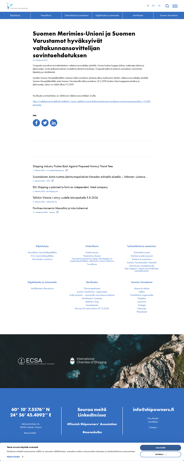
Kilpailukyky (42, 246)
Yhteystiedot (142, 312)
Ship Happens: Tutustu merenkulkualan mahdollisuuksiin (142, 269)
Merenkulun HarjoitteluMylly (141, 266)
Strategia (142, 305)
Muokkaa (159, 454)
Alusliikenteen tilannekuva (42, 288)
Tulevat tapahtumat (92, 288)
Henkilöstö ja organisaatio (141, 295)
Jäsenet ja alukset (141, 288)
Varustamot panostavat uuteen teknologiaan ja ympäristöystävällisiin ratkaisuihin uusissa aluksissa (92, 260)
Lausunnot (141, 302)
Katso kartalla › (30, 432)
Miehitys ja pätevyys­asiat (142, 256)
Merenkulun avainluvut (42, 259)
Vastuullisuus (91, 246)
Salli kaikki (160, 448)
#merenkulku (92, 432)
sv (159, 5)
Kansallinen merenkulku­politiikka (42, 252)
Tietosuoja (141, 308)
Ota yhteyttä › (153, 418)
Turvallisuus (92, 264)
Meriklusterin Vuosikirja (92, 298)
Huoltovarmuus (91, 252)
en (153, 5)
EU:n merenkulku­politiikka (42, 256)
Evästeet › (153, 427)
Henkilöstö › (153, 421)
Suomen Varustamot (141, 282)
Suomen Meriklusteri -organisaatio (92, 292)
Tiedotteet (141, 298)
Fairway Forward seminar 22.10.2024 (92, 308)
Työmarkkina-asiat (142, 252)
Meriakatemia (92, 305)
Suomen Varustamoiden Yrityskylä (141, 262)
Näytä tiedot (13, 456)
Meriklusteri (92, 282)
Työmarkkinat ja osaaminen (141, 246)
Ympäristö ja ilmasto (92, 256)
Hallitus (142, 292)
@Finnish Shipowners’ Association (92, 424)
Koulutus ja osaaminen (142, 259)
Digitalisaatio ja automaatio (42, 282)
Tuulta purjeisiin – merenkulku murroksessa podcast (91, 295)
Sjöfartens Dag (91, 302)
